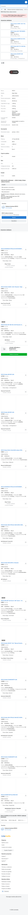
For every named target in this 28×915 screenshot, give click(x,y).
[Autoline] (5, 9)
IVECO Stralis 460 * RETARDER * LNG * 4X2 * (19, 31)
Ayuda (3, 844)
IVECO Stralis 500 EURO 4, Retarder (10, 562)
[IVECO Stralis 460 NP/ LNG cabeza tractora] (14, 365)
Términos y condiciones (7, 867)
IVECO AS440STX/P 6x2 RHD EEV (9, 794)
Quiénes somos (5, 842)
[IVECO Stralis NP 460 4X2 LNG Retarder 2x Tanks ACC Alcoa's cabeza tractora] (14, 315)
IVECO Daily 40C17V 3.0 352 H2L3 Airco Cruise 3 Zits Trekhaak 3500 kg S (19, 46)
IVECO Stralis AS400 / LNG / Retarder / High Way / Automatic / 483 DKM (19, 23)
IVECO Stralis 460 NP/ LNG (17, 53)
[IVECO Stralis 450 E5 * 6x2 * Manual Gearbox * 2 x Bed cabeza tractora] (14, 634)
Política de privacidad (6, 869)
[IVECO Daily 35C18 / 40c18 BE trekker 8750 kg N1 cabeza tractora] (14, 441)
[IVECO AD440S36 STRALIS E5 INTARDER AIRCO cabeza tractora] (14, 239)
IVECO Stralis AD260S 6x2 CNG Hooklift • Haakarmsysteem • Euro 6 (19, 38)
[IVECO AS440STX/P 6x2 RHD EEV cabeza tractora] (14, 785)
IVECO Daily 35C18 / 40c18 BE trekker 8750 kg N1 (13, 450)
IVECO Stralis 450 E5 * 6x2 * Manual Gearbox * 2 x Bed (14, 643)
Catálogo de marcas (6, 876)
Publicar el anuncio (14, 354)
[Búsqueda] (26, 6)
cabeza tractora (15, 95)
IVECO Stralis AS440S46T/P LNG (9, 679)
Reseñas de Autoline (6, 873)
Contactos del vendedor (7, 847)
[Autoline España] (8, 2)
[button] (26, 2)
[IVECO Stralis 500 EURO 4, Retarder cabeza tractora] (14, 553)
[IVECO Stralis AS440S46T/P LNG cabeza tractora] (14, 670)
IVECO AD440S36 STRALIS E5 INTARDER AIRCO (13, 248)
